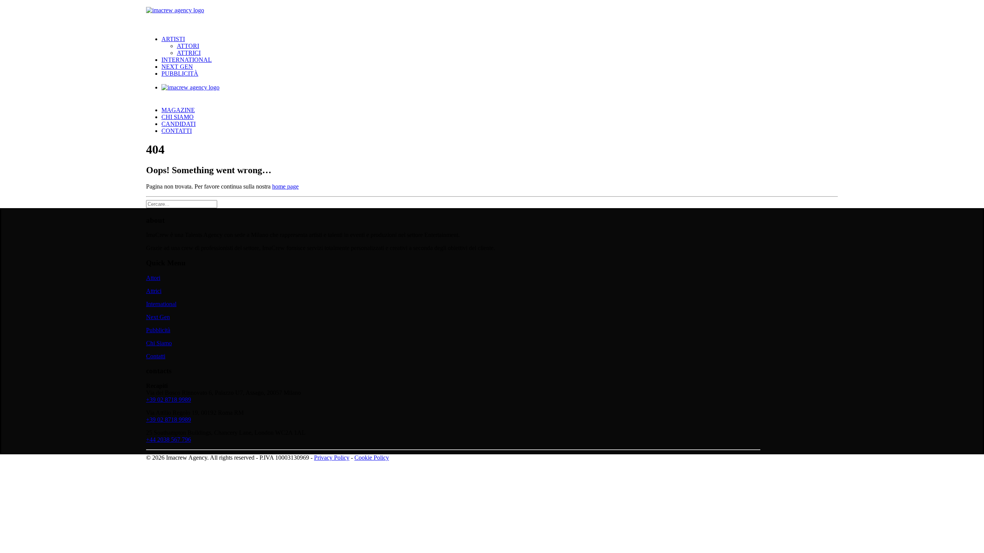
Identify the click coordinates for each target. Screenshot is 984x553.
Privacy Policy (331, 457)
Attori (188, 46)
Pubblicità (179, 73)
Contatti (176, 130)
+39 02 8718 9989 (168, 399)
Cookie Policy (371, 457)
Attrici (189, 53)
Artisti (173, 39)
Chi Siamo (177, 117)
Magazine (178, 110)
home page (285, 186)
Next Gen (177, 66)
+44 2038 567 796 (168, 439)
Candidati (178, 124)
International (186, 59)
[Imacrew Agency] (492, 15)
